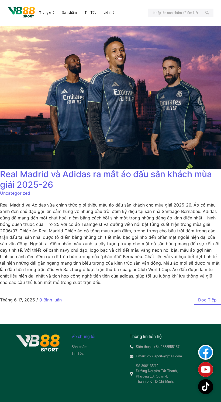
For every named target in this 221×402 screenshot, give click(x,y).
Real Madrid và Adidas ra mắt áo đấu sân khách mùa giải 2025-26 (106, 179)
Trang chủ (46, 13)
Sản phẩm (69, 13)
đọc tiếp (207, 300)
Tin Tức (90, 13)
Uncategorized (15, 193)
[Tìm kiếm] (207, 13)
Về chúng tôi (83, 336)
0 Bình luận (50, 300)
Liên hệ (109, 13)
